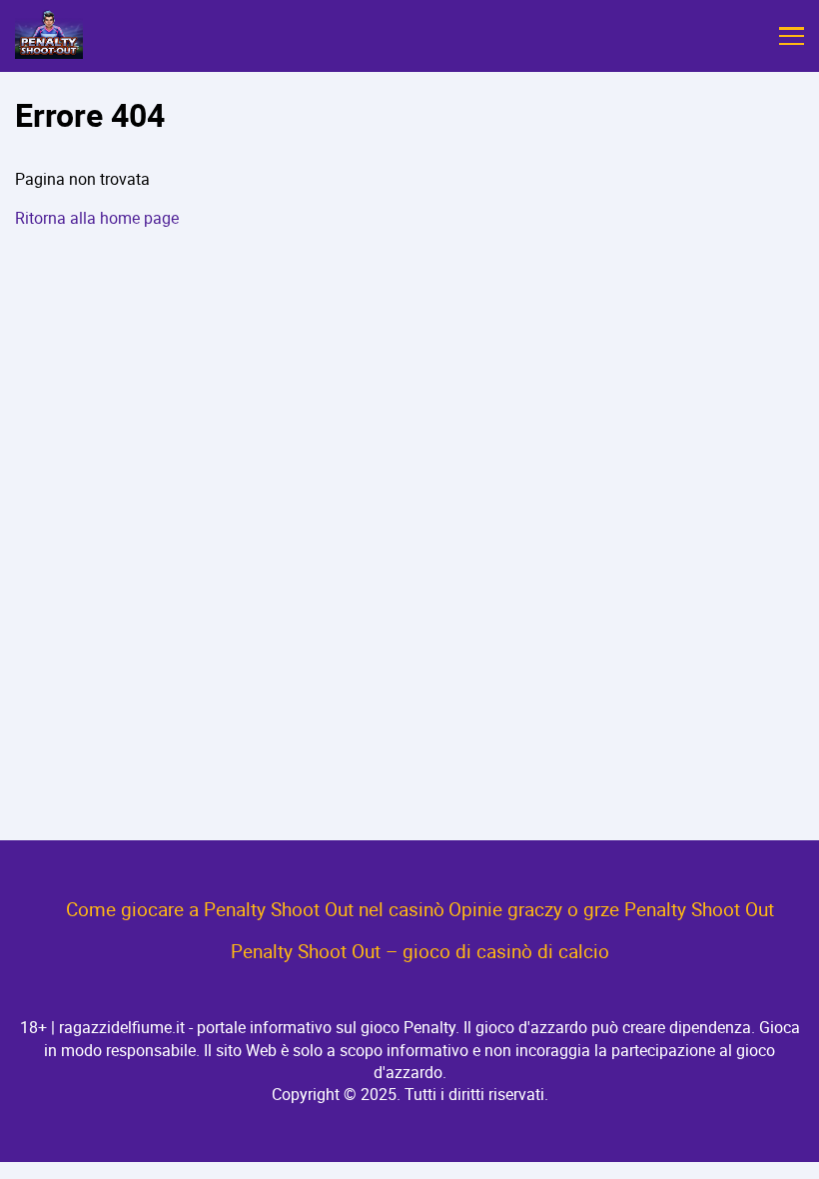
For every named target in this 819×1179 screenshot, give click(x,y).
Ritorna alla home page (97, 218)
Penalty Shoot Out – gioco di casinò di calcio (420, 951)
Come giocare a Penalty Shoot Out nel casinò (255, 909)
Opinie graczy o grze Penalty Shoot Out (611, 909)
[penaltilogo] (49, 35)
